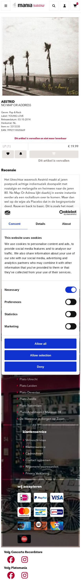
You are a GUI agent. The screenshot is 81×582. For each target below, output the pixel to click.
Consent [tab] (14, 223)
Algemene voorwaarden (42, 466)
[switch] (70, 302)
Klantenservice (36, 447)
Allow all (40, 343)
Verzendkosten (36, 440)
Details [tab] (40, 223)
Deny (40, 366)
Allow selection (40, 355)
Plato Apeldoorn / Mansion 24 (40, 412)
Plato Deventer (30, 392)
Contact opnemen (38, 460)
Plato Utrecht (29, 379)
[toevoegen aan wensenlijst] (8, 154)
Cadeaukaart (34, 453)
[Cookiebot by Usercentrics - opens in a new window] (59, 212)
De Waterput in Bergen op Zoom (42, 419)
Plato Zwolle (28, 399)
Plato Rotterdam (31, 405)
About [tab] (66, 223)
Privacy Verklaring (37, 473)
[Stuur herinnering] (21, 154)
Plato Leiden (28, 386)
